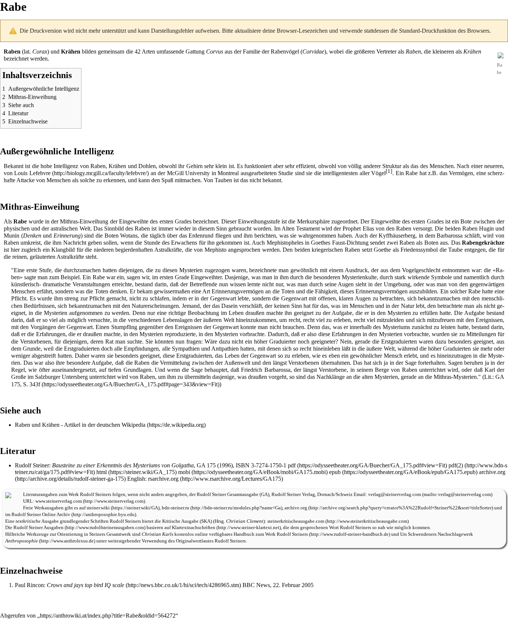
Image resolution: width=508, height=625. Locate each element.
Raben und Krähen (37, 425)
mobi (184, 472)
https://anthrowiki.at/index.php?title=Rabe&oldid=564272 (108, 615)
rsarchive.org (163, 479)
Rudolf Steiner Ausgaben (38, 527)
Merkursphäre (313, 221)
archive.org (295, 507)
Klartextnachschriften (193, 527)
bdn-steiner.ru (175, 507)
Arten (148, 51)
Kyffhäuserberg (397, 235)
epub (335, 472)
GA (264, 494)
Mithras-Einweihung (84, 221)
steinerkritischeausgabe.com (295, 521)
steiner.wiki (98, 507)
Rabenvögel (285, 51)
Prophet (352, 228)
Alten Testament (301, 228)
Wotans (129, 235)
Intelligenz (66, 166)
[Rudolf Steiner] (8, 495)
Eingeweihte (133, 221)
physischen (17, 228)
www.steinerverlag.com (58, 501)
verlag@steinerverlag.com (394, 494)
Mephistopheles (285, 242)
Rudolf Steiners (95, 494)
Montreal (228, 173)
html (101, 472)
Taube (455, 250)
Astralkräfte (168, 250)
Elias (368, 228)
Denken (32, 235)
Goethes (320, 242)
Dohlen (147, 166)
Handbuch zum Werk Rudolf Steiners (271, 534)
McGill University (188, 173)
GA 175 (206, 465)
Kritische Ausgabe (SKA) (187, 521)
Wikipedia (133, 425)
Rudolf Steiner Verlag (293, 494)
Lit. (488, 377)
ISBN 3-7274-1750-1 (261, 465)
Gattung (195, 51)
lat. (27, 51)
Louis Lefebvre (32, 173)
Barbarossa (450, 235)
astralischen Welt (70, 228)
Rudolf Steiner (32, 465)
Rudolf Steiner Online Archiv (41, 514)
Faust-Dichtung (350, 242)
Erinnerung (67, 235)
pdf (292, 465)
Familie (251, 51)
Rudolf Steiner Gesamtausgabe (227, 494)
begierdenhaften (134, 250)
